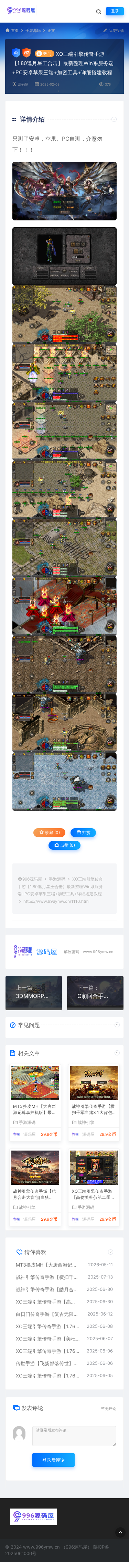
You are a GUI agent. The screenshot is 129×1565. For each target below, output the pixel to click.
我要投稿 (116, 30)
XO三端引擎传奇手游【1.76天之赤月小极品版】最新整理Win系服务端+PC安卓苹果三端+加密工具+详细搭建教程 (48, 1351)
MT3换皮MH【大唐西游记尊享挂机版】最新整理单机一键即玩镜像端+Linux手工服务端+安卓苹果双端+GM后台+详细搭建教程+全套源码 (34, 1110)
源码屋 (23, 84)
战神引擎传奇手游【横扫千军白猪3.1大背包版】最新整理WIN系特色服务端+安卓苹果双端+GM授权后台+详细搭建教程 (93, 1110)
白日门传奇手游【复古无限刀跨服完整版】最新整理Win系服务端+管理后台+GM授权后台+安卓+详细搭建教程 (48, 1314)
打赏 (85, 832)
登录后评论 (53, 1460)
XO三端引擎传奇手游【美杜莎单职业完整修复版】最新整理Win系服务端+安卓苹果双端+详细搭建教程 (48, 1339)
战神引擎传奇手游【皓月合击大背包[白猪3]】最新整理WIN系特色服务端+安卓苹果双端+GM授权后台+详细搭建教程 (34, 1195)
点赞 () (67, 845)
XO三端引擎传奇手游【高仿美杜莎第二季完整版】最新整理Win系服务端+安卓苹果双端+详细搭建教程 (93, 1195)
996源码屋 (32, 879)
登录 (115, 11)
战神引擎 (86, 1122)
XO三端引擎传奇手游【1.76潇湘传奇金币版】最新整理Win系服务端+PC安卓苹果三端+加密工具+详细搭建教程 (48, 1326)
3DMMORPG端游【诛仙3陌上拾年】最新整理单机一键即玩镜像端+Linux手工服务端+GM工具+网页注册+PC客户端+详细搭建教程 (34, 995)
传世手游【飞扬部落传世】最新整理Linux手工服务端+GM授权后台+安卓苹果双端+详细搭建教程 (48, 1363)
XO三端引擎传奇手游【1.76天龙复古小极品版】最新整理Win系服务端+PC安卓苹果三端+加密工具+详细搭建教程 (48, 1375)
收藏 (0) (52, 832)
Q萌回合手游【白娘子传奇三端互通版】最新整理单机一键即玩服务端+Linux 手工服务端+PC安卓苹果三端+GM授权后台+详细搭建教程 (95, 995)
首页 (15, 30)
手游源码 (33, 30)
